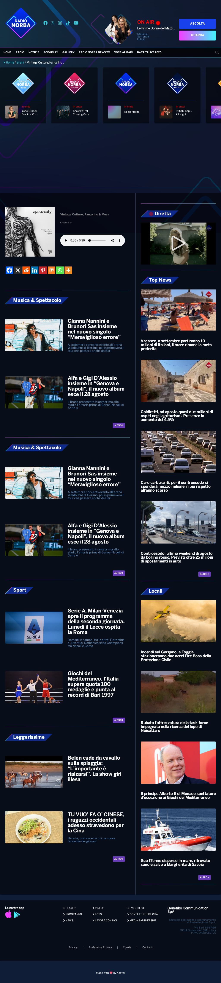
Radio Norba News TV (94, 52)
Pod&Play (51, 52)
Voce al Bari (123, 52)
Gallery (68, 52)
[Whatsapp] (60, 270)
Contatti (147, 947)
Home (7, 52)
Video (98, 908)
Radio (20, 52)
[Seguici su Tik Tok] (67, 24)
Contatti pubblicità (143, 914)
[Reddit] (26, 270)
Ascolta (197, 23)
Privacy (73, 947)
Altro (118, 426)
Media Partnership (142, 920)
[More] (68, 270)
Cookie (127, 947)
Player (70, 908)
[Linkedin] (34, 270)
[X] (18, 270)
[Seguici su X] (53, 24)
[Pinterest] (43, 270)
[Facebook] (9, 270)
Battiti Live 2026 (149, 52)
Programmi (73, 914)
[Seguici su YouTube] (76, 24)
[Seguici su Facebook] (45, 24)
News (69, 920)
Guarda (197, 35)
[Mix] (51, 270)
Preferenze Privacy (100, 947)
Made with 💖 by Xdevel (110, 973)
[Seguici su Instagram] (60, 24)
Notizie (33, 52)
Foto (98, 914)
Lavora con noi (105, 920)
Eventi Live (137, 908)
